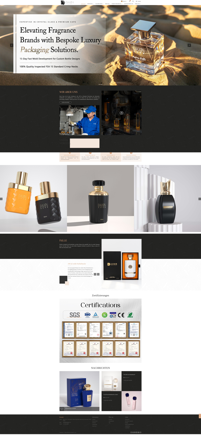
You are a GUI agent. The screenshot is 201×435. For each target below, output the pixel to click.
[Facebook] (135, 432)
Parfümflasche (127, 419)
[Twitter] (133, 432)
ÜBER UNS (137, 3)
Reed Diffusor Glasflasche (129, 421)
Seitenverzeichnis (94, 421)
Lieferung (93, 419)
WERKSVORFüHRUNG (116, 3)
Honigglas (126, 422)
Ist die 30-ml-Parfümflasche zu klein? (111, 394)
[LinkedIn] (137, 432)
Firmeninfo (110, 419)
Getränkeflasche (127, 426)
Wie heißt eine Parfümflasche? (129, 374)
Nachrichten (94, 422)
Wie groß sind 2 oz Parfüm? (70, 408)
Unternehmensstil (111, 421)
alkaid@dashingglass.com (67, 422)
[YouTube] (131, 432)
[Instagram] (140, 432)
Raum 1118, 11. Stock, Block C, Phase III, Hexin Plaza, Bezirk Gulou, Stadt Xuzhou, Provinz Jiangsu (77, 420)
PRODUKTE (89, 3)
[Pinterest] (138, 432)
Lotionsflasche (127, 427)
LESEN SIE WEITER (65, 102)
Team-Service (94, 426)
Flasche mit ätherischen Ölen (129, 424)
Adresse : (60, 419)
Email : (60, 422)
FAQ (109, 422)
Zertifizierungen (94, 424)
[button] (11, 45)
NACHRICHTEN (98, 3)
